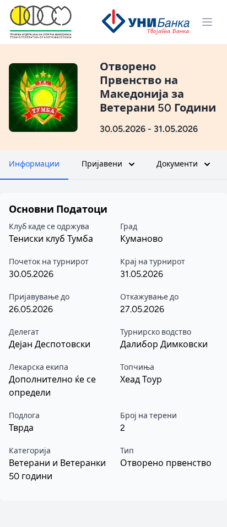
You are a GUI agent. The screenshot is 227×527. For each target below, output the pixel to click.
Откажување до (149, 297)
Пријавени (102, 164)
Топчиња (137, 367)
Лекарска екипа (38, 367)
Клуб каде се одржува (49, 226)
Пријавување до (39, 297)
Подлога (24, 415)
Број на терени (148, 415)
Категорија (30, 451)
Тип (127, 451)
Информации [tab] (34, 164)
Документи (177, 164)
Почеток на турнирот (49, 262)
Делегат (24, 332)
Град (128, 226)
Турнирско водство (155, 332)
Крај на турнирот (152, 262)
